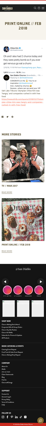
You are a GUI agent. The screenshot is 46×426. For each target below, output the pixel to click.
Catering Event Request (9, 349)
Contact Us (5, 394)
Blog (3, 377)
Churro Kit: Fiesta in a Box (15, 13)
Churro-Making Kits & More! (11, 324)
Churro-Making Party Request (11, 355)
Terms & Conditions (8, 402)
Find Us (4, 380)
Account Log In (6, 397)
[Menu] (43, 8)
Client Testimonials (7, 374)
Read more (7, 192)
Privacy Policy (6, 399)
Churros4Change (7, 382)
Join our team (6, 372)
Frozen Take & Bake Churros (16, 10)
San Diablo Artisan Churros (25, 424)
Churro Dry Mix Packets (9, 330)
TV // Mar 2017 (10, 185)
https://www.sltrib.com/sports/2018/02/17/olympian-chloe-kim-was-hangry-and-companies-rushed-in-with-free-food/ (22, 102)
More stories (11, 134)
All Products (5, 338)
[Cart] (39, 8)
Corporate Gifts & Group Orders (12, 327)
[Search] (35, 8)
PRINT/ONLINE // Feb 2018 (16, 244)
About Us (5, 366)
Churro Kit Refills (7, 332)
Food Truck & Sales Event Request (12, 352)
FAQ (3, 405)
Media (3, 369)
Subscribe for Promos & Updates (12, 335)
